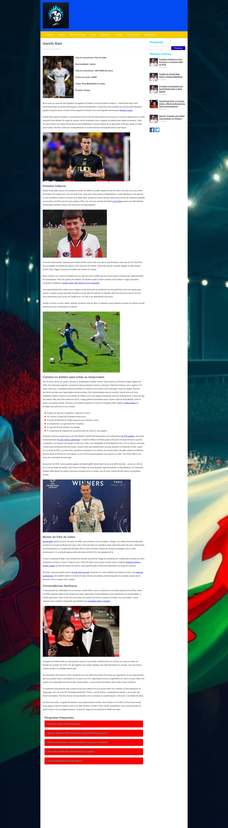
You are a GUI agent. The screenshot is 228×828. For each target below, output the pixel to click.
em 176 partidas (127, 436)
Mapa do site (150, 35)
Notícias (61, 35)
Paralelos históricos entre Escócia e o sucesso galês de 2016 (171, 62)
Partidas (118, 35)
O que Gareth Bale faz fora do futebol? (65, 761)
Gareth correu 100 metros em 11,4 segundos (80, 283)
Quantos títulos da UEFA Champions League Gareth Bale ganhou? (78, 733)
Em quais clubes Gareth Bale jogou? (64, 724)
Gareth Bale (48, 542)
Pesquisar (156, 42)
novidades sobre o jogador (99, 601)
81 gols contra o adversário (68, 440)
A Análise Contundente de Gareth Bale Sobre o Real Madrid (171, 89)
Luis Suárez (117, 201)
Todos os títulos (133, 35)
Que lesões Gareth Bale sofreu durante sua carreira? (71, 752)
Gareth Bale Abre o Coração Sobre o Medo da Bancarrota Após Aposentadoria (172, 103)
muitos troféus (130, 403)
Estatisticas (105, 35)
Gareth (50, 35)
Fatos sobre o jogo (77, 35)
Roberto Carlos (126, 110)
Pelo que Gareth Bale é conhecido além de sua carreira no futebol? (78, 742)
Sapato (93, 35)
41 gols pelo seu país (80, 572)
